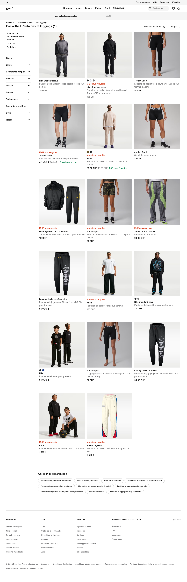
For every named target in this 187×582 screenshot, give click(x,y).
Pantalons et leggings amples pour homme (56, 480)
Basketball (10, 23)
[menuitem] (157, 2)
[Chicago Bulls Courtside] (157, 345)
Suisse (178, 520)
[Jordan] (7, 2)
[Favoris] (173, 8)
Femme (88, 8)
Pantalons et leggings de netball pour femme (56, 486)
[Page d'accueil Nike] (10, 8)
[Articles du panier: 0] (178, 8)
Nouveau (67, 8)
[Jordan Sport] (157, 55)
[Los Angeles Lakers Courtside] (62, 273)
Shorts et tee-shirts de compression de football (94, 486)
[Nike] (62, 345)
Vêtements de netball (96, 492)
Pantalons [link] (11, 47)
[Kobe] (109, 126)
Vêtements (21, 23)
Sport (107, 8)
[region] (16, 79)
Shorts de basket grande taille (87, 480)
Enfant (98, 8)
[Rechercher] (150, 8)
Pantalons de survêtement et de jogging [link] (15, 36)
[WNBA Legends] (109, 416)
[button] (18, 58)
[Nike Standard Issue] (62, 55)
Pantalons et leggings (38, 23)
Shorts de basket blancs (112, 480)
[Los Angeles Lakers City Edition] (62, 202)
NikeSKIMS (118, 8)
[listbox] (175, 26)
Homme (78, 8)
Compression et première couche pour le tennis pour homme (62, 492)
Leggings (11, 43)
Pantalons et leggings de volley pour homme (125, 492)
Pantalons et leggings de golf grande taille (132, 486)
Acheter (108, 16)
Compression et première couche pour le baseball (144, 480)
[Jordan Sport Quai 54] (157, 202)
